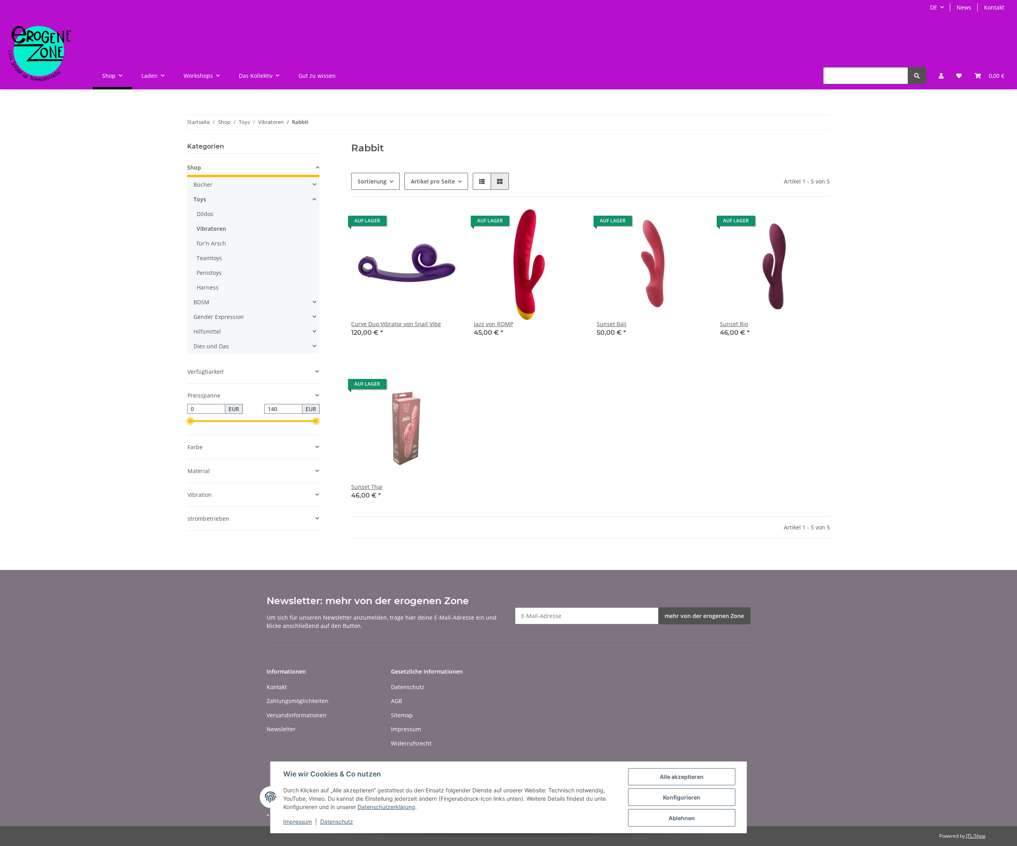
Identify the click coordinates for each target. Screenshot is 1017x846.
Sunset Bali (611, 324)
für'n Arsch (211, 243)
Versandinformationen (297, 715)
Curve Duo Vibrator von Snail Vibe (396, 324)
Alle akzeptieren (682, 776)
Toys (199, 199)
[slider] (190, 421)
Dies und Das (211, 346)
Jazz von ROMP (493, 324)
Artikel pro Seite (433, 181)
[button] (941, 75)
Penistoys (209, 272)
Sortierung (372, 181)
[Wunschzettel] (959, 75)
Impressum (406, 729)
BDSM (201, 302)
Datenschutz (407, 687)
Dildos (205, 214)
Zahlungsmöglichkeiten (298, 701)
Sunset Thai (367, 487)
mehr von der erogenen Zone (704, 616)
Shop (194, 167)
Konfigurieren (681, 797)
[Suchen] (917, 75)
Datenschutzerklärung (386, 807)
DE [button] (933, 7)
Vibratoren (211, 228)
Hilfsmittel (207, 331)
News (964, 7)
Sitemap (402, 715)
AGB (396, 701)
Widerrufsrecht (411, 743)
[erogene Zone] (39, 52)
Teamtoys (209, 258)
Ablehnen (682, 818)
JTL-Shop (975, 835)
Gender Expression (218, 317)
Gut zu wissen (317, 75)
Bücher (203, 184)
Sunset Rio (734, 324)
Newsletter (281, 729)
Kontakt (994, 7)
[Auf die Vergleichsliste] (427, 223)
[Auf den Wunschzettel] (447, 223)
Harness (207, 287)
